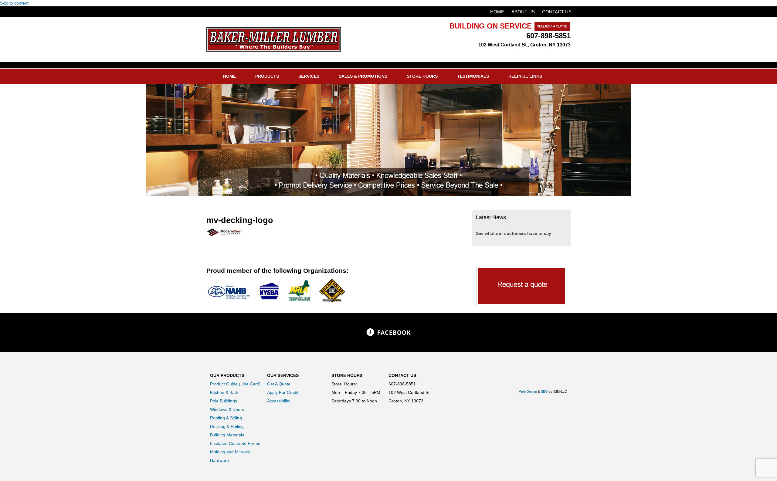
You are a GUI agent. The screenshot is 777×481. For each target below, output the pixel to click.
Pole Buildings (223, 400)
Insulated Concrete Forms (235, 443)
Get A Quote (278, 383)
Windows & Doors (227, 409)
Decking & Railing (227, 426)
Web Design (528, 391)
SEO (544, 391)
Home (497, 11)
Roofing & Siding (226, 417)
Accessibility (278, 400)
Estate (273, 39)
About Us (523, 11)
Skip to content (14, 3)
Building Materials (227, 434)
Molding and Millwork (230, 451)
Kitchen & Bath (224, 392)
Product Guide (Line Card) (235, 383)
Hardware (219, 460)
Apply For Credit (282, 392)
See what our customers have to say (513, 233)
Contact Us (557, 11)
